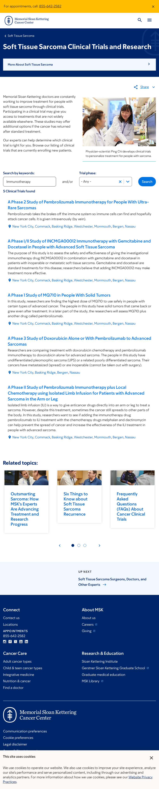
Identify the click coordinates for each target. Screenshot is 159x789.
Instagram (4, 641)
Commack (42, 226)
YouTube (20, 641)
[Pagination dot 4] (78, 545)
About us (88, 618)
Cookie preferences (18, 738)
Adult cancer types (17, 661)
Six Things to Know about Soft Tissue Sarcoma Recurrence (76, 504)
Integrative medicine (18, 675)
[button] (79, 64)
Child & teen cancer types (22, 668)
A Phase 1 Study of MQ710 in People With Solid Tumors (59, 295)
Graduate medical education (103, 675)
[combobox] (105, 182)
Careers (88, 624)
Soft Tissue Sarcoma (21, 35)
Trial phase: (87, 173)
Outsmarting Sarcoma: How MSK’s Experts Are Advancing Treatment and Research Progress (25, 509)
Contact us (11, 618)
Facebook (10, 641)
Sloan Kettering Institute (100, 661)
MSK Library (91, 681)
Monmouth (102, 226)
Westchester (83, 226)
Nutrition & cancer (17, 681)
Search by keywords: (19, 173)
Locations (10, 624)
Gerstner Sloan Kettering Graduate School (114, 668)
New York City (22, 226)
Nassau (130, 226)
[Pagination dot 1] (72, 545)
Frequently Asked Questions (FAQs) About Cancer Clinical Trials (131, 506)
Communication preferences (25, 731)
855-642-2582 (50, 6)
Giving (87, 631)
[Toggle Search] (140, 20)
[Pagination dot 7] (84, 545)
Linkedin (26, 641)
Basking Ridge (62, 226)
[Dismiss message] (153, 6)
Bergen (118, 226)
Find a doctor (13, 688)
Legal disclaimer (15, 744)
